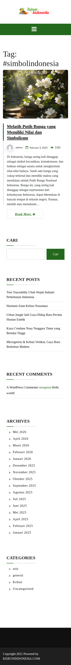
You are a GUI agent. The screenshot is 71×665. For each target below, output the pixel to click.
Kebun (17, 582)
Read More (23, 214)
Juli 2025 (19, 499)
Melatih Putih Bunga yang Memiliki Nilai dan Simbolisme (31, 132)
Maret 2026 (21, 445)
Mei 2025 (19, 512)
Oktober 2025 (23, 479)
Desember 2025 (24, 465)
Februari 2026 (23, 452)
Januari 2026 (22, 458)
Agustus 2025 (23, 492)
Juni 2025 (20, 505)
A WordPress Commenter (22, 387)
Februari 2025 (23, 526)
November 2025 (24, 472)
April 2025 (20, 519)
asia (15, 568)
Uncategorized (23, 588)
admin (19, 147)
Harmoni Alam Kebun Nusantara (27, 306)
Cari (12, 240)
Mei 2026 (19, 432)
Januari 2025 (22, 532)
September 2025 (24, 485)
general (18, 575)
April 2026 (20, 438)
